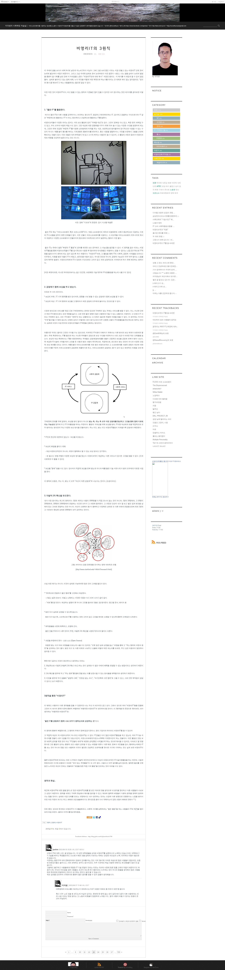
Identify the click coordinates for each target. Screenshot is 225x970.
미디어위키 (162, 146)
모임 (163, 186)
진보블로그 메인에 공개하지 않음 (128, 921)
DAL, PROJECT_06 (160, 416)
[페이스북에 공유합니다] (97, 818)
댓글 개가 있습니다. (63, 829)
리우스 (155, 426)
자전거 (158, 150)
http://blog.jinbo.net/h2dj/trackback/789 (100, 836)
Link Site (158, 377)
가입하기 (221, 1)
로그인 (214, 1)
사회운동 (88, 54)
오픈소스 (156, 193)
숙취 (179, 183)
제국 (176, 193)
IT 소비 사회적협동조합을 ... (163, 226)
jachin (55, 849)
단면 (154, 186)
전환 (154, 183)
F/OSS (160, 138)
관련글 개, (50, 829)
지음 (154, 406)
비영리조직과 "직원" (160, 230)
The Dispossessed (160, 385)
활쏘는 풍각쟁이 (159, 436)
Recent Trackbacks (165, 308)
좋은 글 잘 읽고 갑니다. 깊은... (164, 280)
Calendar (159, 358)
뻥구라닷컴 (157, 402)
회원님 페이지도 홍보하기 (160, 497)
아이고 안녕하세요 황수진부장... (165, 266)
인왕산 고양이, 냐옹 (160, 423)
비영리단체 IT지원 (162, 154)
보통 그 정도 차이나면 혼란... (164, 263)
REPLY (82, 849)
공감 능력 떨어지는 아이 (162, 419)
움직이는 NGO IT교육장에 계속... (165, 327)
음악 (160, 126)
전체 (157, 110)
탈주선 (155, 409)
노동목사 (156, 395)
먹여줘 (159, 183)
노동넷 (172, 190)
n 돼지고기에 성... (159, 287)
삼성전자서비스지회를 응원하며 (165, 216)
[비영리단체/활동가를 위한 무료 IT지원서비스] (160, 495)
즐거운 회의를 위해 (160, 233)
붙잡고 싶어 (174, 186)
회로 (156, 190)
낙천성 (164, 183)
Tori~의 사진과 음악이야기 (163, 443)
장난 (177, 190)
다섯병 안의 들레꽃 (160, 399)
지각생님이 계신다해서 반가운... (165, 276)
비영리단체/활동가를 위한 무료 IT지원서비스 (166, 461)
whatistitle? (157, 389)
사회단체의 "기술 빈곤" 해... (163, 219)
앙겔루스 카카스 (159, 433)
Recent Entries (162, 208)
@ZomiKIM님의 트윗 (161, 333)
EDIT (77, 849)
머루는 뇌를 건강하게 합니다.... (165, 293)
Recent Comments (165, 258)
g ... (154, 290)
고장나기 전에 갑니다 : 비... (163, 240)
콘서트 (167, 190)
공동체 (53, 822)
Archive (157, 363)
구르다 (161, 190)
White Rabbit (157, 392)
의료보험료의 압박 (167, 193)
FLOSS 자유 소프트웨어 (162, 382)
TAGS (155, 178)
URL (73, 849)
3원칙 (49, 822)
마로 (154, 429)
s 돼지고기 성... (159, 283)
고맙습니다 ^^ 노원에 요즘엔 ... (165, 273)
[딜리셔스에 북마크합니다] (100, 818)
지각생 (64, 885)
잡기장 (158, 114)
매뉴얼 (158, 142)
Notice (157, 91)
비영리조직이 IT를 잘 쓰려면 (163, 243)
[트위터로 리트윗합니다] (94, 818)
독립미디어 (162, 163)
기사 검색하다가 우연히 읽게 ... (165, 270)
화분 (169, 183)
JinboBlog (129, 967)
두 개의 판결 (157, 236)
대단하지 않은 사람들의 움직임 (164, 320)
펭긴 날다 (156, 412)
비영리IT (59, 822)
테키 (167, 186)
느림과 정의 (157, 223)
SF (159, 118)
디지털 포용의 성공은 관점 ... (164, 213)
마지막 (174, 183)
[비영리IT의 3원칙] (93, 48)
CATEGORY (158, 105)
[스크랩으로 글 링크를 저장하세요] (89, 818)
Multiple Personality (160, 440)
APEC (159, 186)
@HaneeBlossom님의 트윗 (163, 340)
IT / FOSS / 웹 (161, 130)
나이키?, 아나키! (159, 446)
